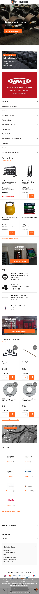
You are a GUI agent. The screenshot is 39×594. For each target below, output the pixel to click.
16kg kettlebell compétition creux (10, 218)
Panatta (5, 143)
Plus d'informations (12, 31)
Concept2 (28, 476)
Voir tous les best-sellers (10, 238)
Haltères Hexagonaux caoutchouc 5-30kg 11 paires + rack (9, 182)
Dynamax (10, 491)
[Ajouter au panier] (31, 196)
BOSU (10, 476)
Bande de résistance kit (29, 218)
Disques (4, 111)
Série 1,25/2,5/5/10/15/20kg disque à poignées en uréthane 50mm (19, 275)
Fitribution (28, 491)
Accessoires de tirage (9, 125)
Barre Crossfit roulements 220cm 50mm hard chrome (19, 296)
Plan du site (30, 572)
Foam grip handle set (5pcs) (9, 362)
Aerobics (5, 101)
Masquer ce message (20, 588)
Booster (28, 462)
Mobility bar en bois (28, 362)
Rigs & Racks (6, 134)
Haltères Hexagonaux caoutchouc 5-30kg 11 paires (20, 286)
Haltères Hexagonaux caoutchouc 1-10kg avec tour (29, 182)
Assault (10, 462)
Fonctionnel (6, 129)
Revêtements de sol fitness (11, 138)
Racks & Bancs (7, 120)
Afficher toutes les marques (11, 511)
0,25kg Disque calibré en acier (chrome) (9, 399)
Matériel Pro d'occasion (10, 152)
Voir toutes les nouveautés (10, 420)
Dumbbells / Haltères (9, 106)
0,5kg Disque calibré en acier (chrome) (29, 399)
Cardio (4, 148)
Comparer (5, 192)
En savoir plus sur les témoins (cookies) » (20, 592)
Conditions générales (12, 572)
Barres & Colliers (8, 115)
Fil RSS (23, 572)
